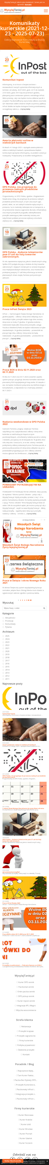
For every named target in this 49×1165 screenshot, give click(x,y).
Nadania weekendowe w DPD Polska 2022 (24, 423)
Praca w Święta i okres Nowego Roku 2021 (24, 581)
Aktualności (10, 618)
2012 (7, 676)
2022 (7, 645)
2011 (7, 679)
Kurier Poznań (26, 1133)
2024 (7, 639)
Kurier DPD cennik (26, 982)
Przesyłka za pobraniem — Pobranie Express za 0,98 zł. (22, 965)
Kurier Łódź (26, 1124)
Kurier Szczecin (25, 1143)
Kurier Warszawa (26, 1115)
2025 (7, 636)
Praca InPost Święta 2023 (17, 309)
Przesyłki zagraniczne (26, 1036)
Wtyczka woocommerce (26, 1010)
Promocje (9, 621)
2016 (7, 663)
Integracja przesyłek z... (26, 1094)
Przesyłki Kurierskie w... (26, 1085)
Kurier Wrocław (25, 1129)
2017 (7, 660)
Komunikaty (10, 624)
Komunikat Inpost (13, 80)
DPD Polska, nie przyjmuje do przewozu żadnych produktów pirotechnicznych (20, 189)
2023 (7, 642)
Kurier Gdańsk (26, 1138)
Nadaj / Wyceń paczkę (13, 1161)
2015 (7, 666)
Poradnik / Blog (24, 1064)
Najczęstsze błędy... (26, 1071)
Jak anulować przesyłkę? (11, 872)
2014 (7, 670)
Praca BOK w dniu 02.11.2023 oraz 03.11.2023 (22, 371)
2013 (7, 673)
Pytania (8, 627)
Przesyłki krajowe (26, 1031)
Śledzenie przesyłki (26, 1050)
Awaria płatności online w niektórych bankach (18, 141)
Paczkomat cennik (26, 987)
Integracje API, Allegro (26, 1005)
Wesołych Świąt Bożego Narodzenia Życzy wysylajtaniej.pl (23, 546)
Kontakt (28, 4)
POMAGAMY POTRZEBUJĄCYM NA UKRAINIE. (22, 486)
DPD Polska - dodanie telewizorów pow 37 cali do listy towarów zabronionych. (23, 254)
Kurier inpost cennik (26, 1001)
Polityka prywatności (26, 1045)
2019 (7, 654)
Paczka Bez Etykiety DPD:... (26, 1080)
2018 (7, 657)
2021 (7, 648)
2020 (7, 651)
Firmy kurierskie (26, 1040)
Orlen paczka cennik (26, 991)
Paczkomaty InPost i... (26, 1089)
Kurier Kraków (26, 1119)
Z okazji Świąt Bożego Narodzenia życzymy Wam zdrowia (23, 808)
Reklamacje (26, 1026)
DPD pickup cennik (26, 996)
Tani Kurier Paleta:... (26, 1075)
